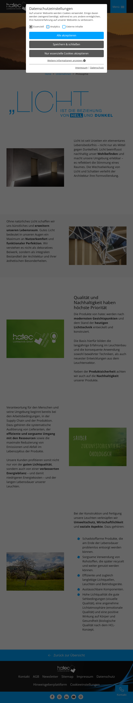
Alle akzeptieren (66, 35)
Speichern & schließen (66, 44)
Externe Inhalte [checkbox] (74, 26)
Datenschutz (97, 67)
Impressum (81, 67)
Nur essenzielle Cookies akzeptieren (67, 53)
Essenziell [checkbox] (38, 26)
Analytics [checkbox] (55, 26)
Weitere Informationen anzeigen (65, 60)
